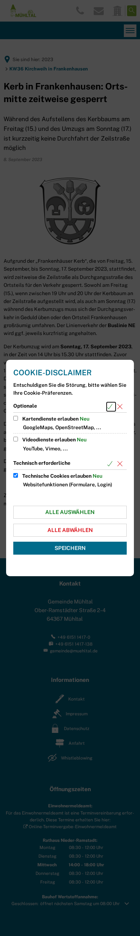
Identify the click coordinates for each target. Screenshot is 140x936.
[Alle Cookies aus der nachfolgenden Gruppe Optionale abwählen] (121, 406)
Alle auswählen (70, 512)
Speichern (70, 548)
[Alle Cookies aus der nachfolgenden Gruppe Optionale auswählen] (111, 406)
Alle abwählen (70, 530)
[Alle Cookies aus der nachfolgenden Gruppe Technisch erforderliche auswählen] (111, 463)
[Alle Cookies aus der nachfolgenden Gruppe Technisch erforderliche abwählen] (121, 463)
